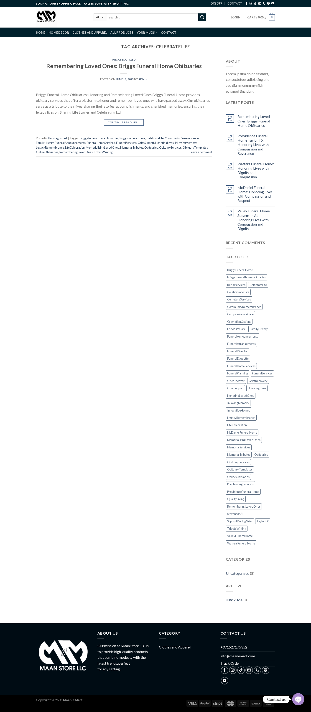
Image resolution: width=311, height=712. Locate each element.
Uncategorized (124, 59)
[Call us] (264, 3)
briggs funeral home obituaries (99, 138)
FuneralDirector (237, 351)
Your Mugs (146, 32)
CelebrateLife (155, 138)
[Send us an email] (259, 3)
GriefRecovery (258, 381)
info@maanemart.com (237, 656)
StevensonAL (235, 514)
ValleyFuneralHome (240, 536)
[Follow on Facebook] (246, 3)
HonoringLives (164, 143)
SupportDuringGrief (239, 521)
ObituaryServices (170, 147)
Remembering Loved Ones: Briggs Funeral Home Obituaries (124, 65)
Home (40, 32)
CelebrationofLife (238, 292)
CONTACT (234, 3)
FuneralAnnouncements (70, 143)
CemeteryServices (239, 299)
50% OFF (216, 3)
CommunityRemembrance (182, 138)
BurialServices (236, 285)
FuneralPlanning (237, 373)
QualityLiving (235, 499)
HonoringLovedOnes (240, 395)
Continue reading (124, 122)
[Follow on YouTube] (272, 3)
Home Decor (58, 32)
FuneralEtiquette (238, 358)
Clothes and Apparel (89, 32)
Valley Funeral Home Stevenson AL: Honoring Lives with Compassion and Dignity (253, 220)
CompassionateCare (240, 314)
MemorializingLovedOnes (102, 147)
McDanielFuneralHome (242, 432)
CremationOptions (239, 321)
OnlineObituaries (47, 152)
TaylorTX (263, 521)
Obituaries (151, 147)
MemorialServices (238, 447)
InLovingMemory (185, 143)
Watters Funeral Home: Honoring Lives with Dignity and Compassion (255, 170)
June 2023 (234, 600)
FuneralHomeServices (101, 143)
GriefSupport (146, 143)
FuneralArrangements (241, 344)
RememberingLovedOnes (76, 152)
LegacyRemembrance (50, 147)
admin (143, 79)
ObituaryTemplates (195, 147)
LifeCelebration (75, 147)
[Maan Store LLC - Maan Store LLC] (61, 17)
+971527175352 (233, 647)
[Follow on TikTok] (255, 3)
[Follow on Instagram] (251, 3)
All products (121, 32)
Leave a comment (201, 152)
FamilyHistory (45, 143)
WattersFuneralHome (241, 543)
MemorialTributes (131, 147)
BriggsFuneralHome (132, 138)
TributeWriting (103, 152)
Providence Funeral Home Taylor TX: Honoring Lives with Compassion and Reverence (253, 144)
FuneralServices (126, 143)
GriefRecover (236, 381)
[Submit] (202, 17)
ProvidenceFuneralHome (243, 491)
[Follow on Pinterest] (268, 3)
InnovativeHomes (238, 410)
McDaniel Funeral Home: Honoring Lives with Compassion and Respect (255, 194)
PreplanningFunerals (240, 484)
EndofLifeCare (236, 329)
